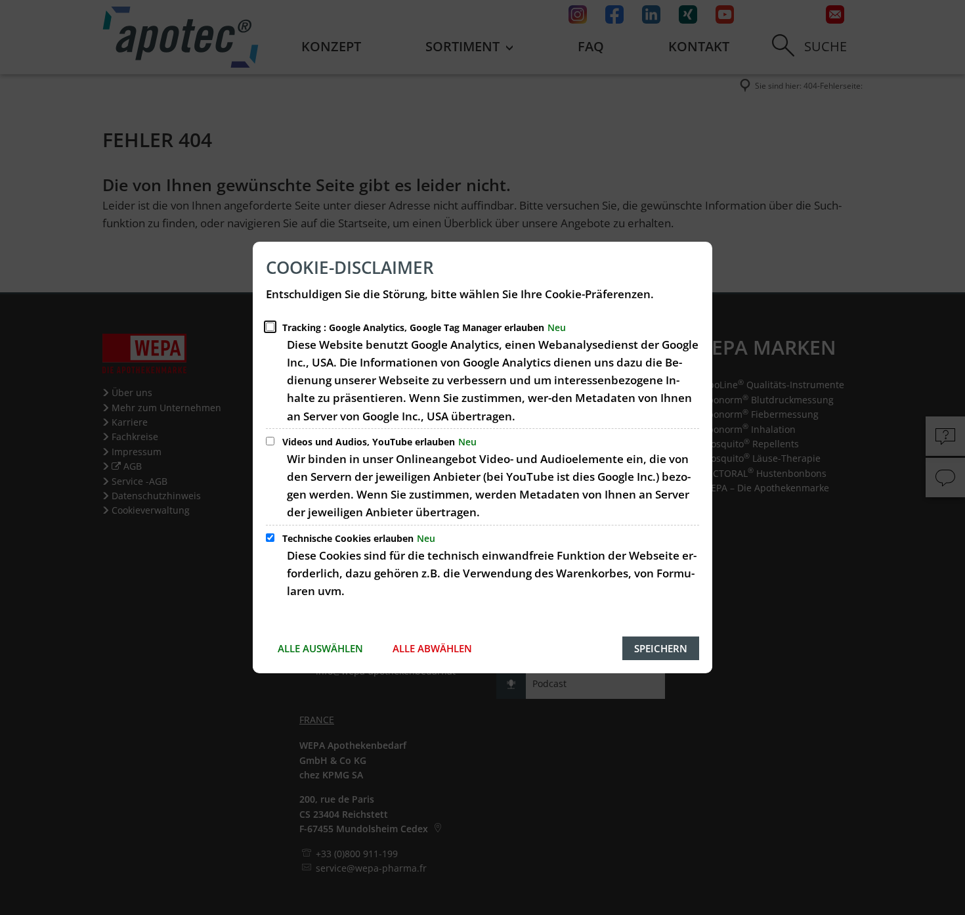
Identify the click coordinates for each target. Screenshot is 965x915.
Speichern (660, 648)
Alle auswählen (320, 648)
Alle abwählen (432, 648)
